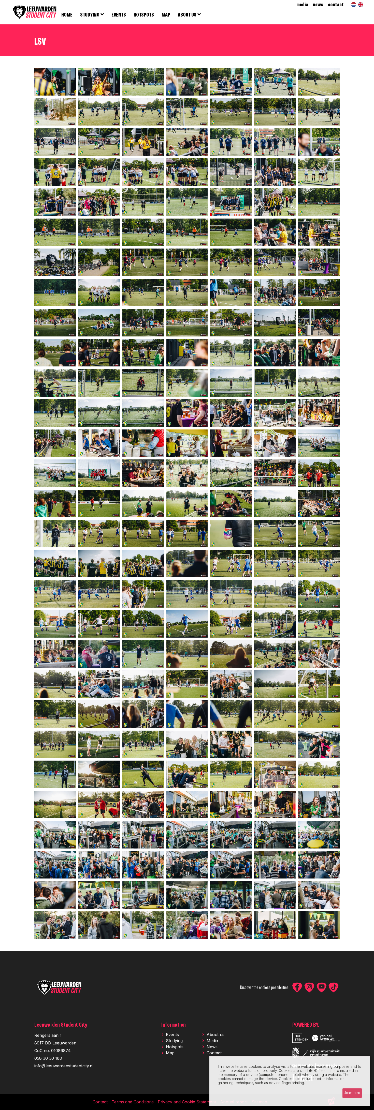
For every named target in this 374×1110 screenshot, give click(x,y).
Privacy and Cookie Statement (187, 1101)
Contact (214, 1052)
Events (172, 1034)
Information (173, 1025)
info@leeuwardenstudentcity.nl (63, 1065)
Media (212, 1040)
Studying (174, 1040)
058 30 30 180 (48, 1058)
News (212, 1046)
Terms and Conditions (133, 1101)
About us (215, 1034)
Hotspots (174, 1046)
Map (170, 1052)
